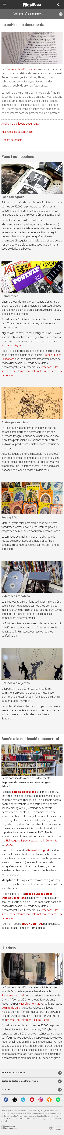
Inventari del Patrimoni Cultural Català (27, 1019)
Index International (19, 371)
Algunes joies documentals (17, 131)
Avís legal (5, 1111)
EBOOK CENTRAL (32, 923)
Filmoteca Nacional (12, 995)
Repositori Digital (11, 345)
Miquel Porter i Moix (30, 1003)
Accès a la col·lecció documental (20, 123)
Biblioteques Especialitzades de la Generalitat (32, 840)
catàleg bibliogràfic (24, 791)
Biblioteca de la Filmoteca (20, 69)
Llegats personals (11, 139)
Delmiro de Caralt (11, 1007)
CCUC (9, 844)
